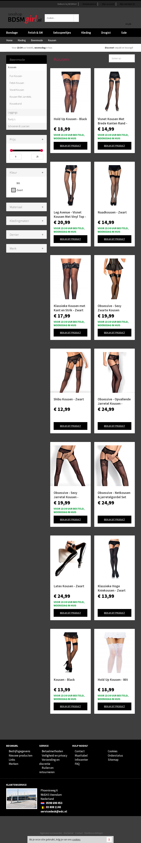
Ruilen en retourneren (47, 770)
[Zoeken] (76, 18)
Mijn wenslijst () (127, 4)
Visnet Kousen (17, 89)
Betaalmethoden (52, 751)
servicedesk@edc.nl (54, 811)
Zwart (20, 190)
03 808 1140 (53, 807)
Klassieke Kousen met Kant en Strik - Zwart (69, 308)
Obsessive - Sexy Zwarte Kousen (109, 308)
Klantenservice (89, 4)
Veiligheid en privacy (54, 755)
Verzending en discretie (49, 762)
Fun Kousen (16, 76)
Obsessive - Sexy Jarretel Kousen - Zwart (66, 495)
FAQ (77, 764)
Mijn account (108, 4)
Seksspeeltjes (62, 33)
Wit (18, 183)
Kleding (86, 33)
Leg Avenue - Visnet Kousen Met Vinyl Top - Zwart (70, 214)
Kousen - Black (64, 680)
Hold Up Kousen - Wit (113, 680)
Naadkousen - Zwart (112, 212)
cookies (76, 839)
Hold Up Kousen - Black (70, 119)
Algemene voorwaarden (51, 833)
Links (12, 760)
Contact (80, 751)
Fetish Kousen (17, 83)
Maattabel (81, 755)
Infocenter (81, 760)
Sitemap (113, 760)
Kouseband (16, 103)
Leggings (12, 112)
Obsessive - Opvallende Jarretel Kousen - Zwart (114, 401)
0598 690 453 (53, 803)
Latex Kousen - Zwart (69, 586)
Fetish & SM (35, 33)
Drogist (106, 33)
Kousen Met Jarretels (20, 96)
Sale (124, 33)
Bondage (12, 33)
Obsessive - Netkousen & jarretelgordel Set (114, 495)
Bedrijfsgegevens (19, 751)
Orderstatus (115, 755)
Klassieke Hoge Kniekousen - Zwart (112, 588)
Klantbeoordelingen (93, 833)
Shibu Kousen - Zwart (69, 399)
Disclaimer (68, 833)
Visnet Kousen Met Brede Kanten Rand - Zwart (112, 121)
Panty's (11, 119)
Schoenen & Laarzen (18, 126)
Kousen (12, 67)
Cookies (112, 751)
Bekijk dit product (70, 145)
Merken (13, 764)
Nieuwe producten (20, 755)
